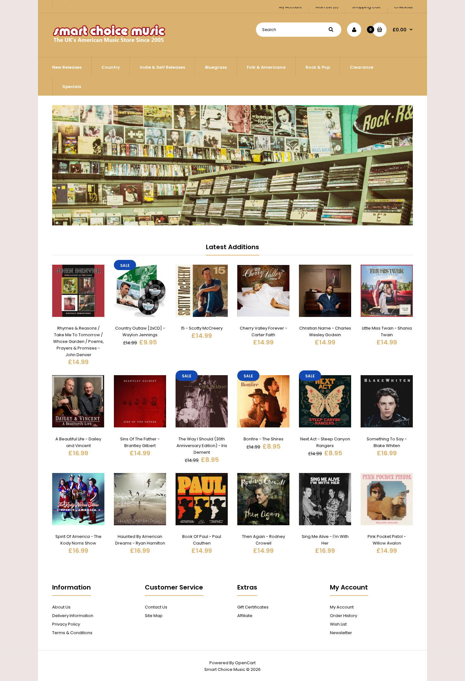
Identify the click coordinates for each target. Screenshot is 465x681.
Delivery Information (72, 616)
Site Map (154, 616)
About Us (61, 607)
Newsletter (341, 633)
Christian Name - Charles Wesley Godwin (325, 331)
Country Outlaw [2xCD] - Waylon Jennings (140, 331)
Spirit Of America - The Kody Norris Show (78, 539)
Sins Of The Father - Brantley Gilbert (140, 442)
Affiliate (244, 616)
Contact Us (156, 607)
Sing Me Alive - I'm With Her (325, 539)
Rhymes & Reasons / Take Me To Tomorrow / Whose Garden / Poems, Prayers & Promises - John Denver (78, 341)
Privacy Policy (66, 624)
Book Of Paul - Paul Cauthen (201, 539)
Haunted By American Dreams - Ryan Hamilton (140, 539)
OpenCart (245, 663)
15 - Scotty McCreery (202, 328)
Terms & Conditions (72, 633)
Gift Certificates (253, 607)
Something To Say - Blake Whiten (387, 442)
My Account (342, 607)
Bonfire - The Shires (263, 439)
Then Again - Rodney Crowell (263, 539)
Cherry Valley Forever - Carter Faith (263, 331)
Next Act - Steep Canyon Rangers (325, 442)
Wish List (338, 624)
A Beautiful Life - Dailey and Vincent (78, 442)
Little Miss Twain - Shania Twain (387, 331)
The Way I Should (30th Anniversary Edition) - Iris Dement (202, 445)
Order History (343, 616)
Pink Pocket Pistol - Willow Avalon (387, 539)
